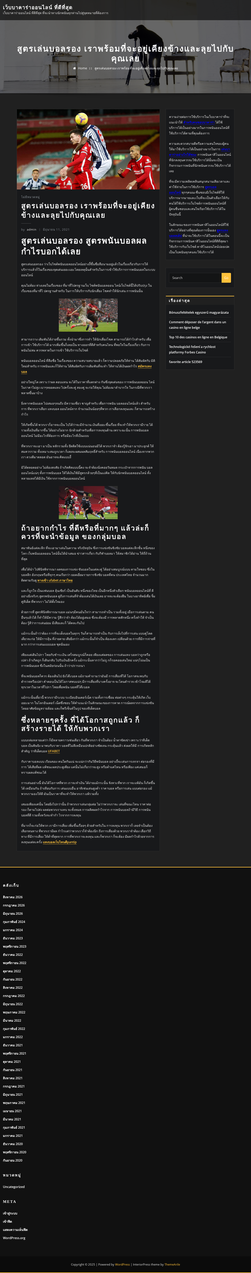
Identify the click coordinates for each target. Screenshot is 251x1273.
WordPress (122, 1264)
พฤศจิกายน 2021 (14, 1053)
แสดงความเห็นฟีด (15, 1230)
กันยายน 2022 (12, 979)
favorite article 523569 (185, 362)
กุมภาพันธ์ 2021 (14, 1127)
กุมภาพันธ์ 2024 (14, 922)
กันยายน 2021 (12, 1070)
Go (226, 278)
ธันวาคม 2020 (13, 1144)
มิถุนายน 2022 (13, 1004)
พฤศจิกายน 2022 (14, 963)
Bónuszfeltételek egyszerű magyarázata (199, 312)
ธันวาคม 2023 (13, 938)
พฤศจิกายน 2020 (14, 1152)
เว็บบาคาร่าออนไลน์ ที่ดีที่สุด (38, 7)
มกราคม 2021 (13, 1136)
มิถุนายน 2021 (13, 1094)
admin (28, 229)
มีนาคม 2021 (12, 1119)
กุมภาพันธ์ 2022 (14, 1029)
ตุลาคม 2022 (12, 971)
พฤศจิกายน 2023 (14, 946)
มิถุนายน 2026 (13, 913)
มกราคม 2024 (13, 930)
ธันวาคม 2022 (13, 954)
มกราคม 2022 (13, 1037)
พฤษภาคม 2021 (14, 1103)
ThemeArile (172, 1264)
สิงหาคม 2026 (13, 897)
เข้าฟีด (7, 1221)
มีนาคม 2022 (12, 1020)
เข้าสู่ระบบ (10, 1213)
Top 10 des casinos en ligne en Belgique (198, 337)
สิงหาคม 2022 (13, 987)
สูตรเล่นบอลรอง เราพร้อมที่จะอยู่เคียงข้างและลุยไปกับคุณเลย (136, 68)
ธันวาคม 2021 (13, 1045)
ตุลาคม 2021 (12, 1061)
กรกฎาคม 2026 (14, 905)
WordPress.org (14, 1238)
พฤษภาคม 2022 (14, 1012)
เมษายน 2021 (12, 1111)
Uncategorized (14, 1187)
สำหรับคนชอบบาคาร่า (199, 122)
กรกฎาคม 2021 (14, 1086)
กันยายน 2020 (12, 1160)
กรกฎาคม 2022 (14, 996)
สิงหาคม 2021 (13, 1078)
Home (82, 68)
